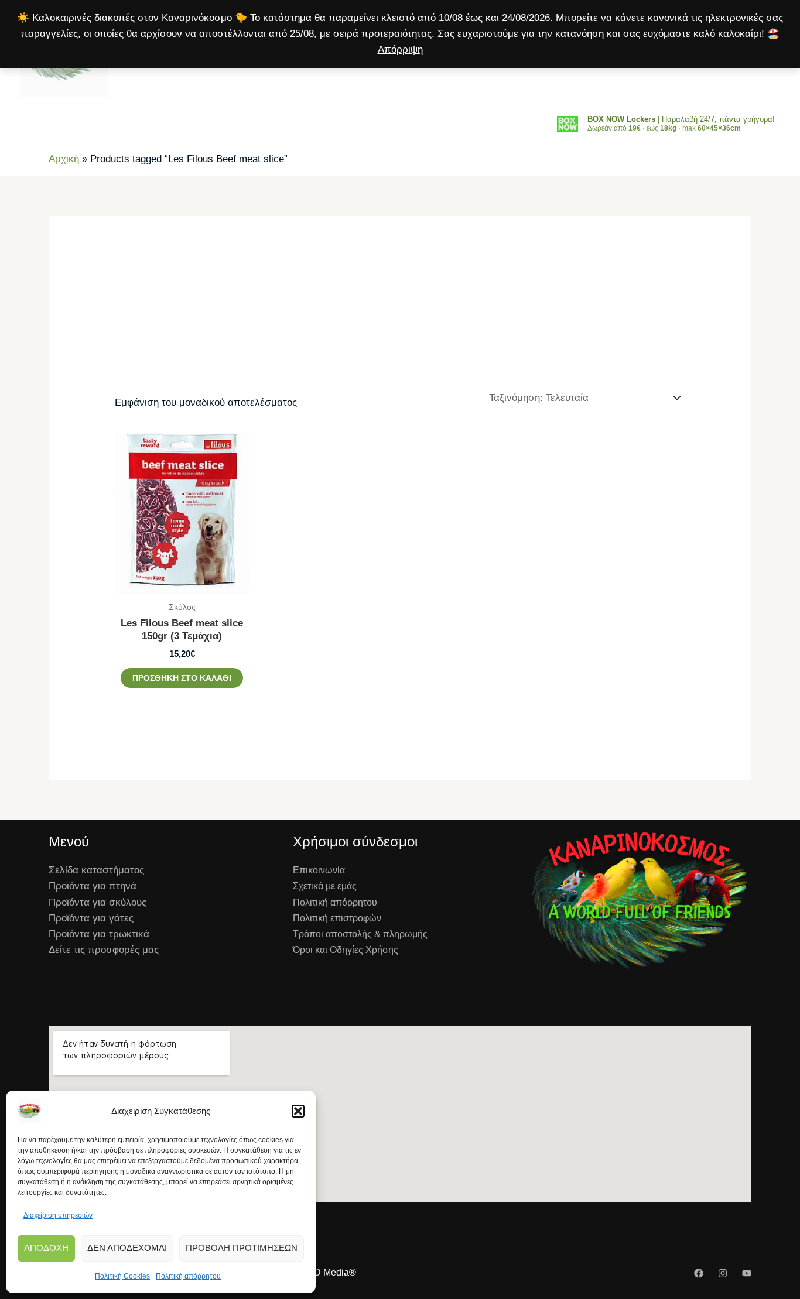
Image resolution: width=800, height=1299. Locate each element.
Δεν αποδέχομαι (127, 1248)
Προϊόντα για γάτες (91, 918)
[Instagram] (722, 1273)
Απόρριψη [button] (400, 49)
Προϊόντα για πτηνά (92, 886)
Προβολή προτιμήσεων (242, 1248)
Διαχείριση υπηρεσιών (58, 1215)
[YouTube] (746, 1273)
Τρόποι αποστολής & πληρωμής (360, 934)
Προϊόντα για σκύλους (97, 902)
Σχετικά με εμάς (325, 886)
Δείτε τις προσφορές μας (104, 949)
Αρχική (64, 158)
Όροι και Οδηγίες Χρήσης (345, 950)
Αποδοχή (46, 1248)
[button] (298, 1111)
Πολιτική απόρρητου (188, 1276)
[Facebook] (698, 1273)
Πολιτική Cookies (122, 1276)
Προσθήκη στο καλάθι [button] (181, 678)
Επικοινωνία (319, 870)
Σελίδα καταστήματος (96, 870)
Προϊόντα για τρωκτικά (99, 934)
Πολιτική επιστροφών (337, 918)
